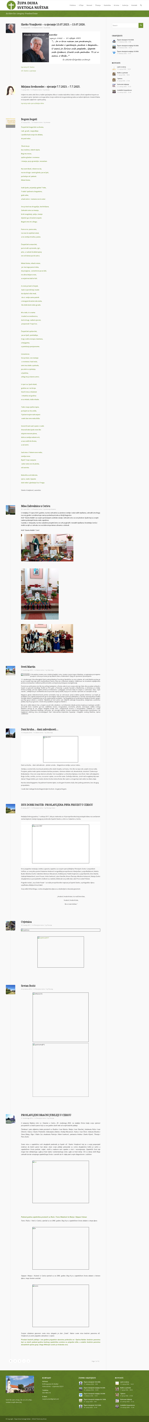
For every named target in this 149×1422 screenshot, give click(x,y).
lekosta (48, 28)
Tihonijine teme (38, 808)
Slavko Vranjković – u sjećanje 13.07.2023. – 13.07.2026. (53, 24)
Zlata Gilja (50, 670)
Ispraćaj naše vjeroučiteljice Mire (32, 103)
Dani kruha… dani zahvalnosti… (39, 729)
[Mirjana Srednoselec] (10, 90)
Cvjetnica (26, 921)
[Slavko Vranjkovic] (10, 28)
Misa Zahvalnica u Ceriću (35, 506)
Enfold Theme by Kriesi (39, 1419)
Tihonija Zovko (50, 808)
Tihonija (49, 925)
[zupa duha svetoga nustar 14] (10, 925)
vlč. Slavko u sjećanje (28, 71)
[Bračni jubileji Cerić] (60, 1182)
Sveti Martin (28, 666)
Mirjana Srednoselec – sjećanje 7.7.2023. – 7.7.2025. (50, 86)
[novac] (10, 123)
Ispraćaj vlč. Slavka (27, 67)
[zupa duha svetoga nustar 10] (10, 670)
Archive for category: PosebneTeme (22, 13)
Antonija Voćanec (50, 509)
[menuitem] (72, 5)
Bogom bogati (29, 119)
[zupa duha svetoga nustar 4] (10, 1119)
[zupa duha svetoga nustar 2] (10, 510)
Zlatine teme (40, 670)
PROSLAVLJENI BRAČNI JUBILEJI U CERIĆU (46, 1115)
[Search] (141, 5)
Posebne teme (38, 28)
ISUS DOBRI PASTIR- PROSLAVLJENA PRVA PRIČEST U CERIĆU (57, 804)
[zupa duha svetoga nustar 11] (10, 808)
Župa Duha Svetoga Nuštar (22, 1419)
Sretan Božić (28, 985)
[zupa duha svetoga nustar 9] (10, 733)
